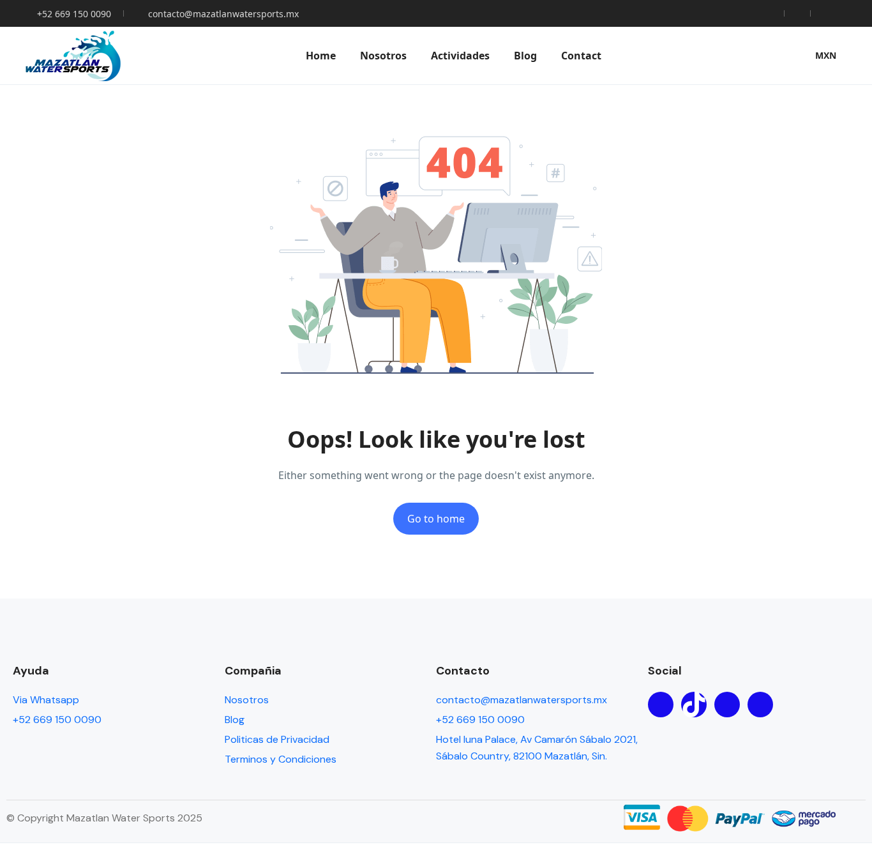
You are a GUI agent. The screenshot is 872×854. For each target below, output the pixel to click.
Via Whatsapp (46, 699)
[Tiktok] (694, 704)
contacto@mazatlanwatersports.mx (223, 14)
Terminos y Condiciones (280, 759)
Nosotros (383, 56)
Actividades (460, 56)
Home (321, 56)
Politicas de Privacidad (277, 739)
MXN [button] (825, 55)
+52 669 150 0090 (74, 14)
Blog (525, 56)
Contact (581, 56)
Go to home (436, 519)
